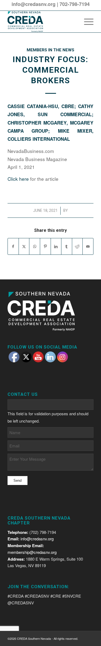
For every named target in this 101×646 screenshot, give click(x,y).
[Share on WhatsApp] (34, 246)
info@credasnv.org (33, 4)
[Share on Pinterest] (45, 246)
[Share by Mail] (88, 246)
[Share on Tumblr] (66, 246)
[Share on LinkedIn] (56, 246)
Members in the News (50, 50)
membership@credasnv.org (32, 552)
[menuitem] (86, 21)
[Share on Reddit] (77, 246)
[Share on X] (24, 246)
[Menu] (86, 21)
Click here (18, 178)
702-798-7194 (75, 4)
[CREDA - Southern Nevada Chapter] (42, 21)
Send (17, 480)
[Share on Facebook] (13, 246)
